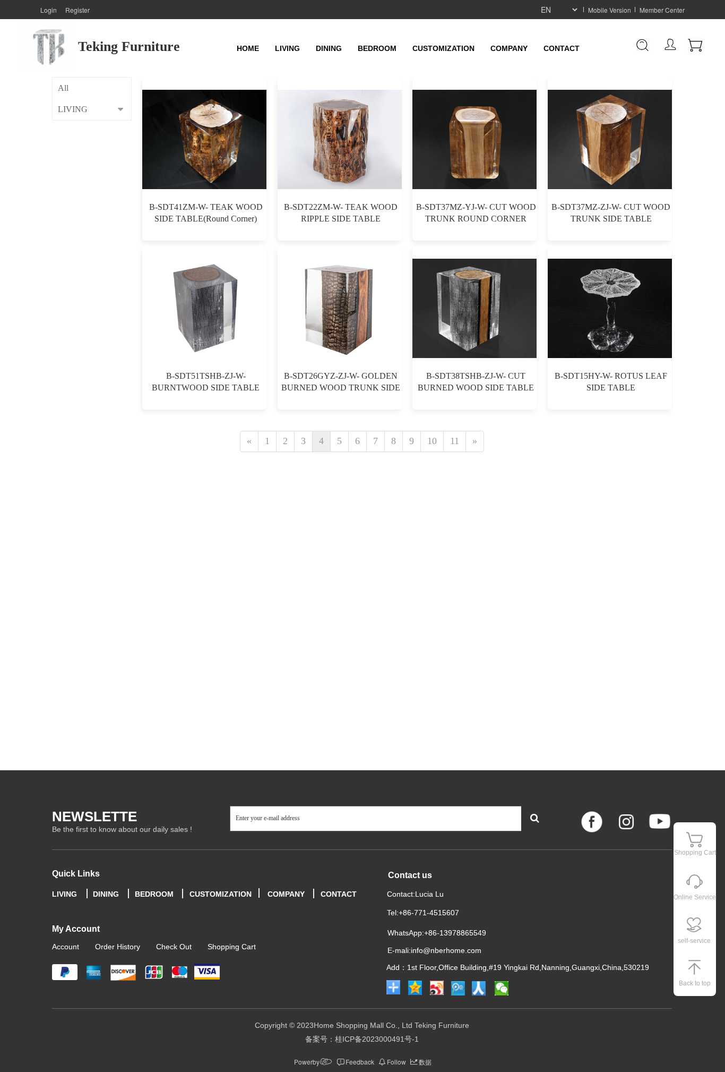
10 (432, 441)
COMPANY (509, 48)
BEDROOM (377, 48)
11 (454, 441)
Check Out (174, 946)
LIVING (287, 48)
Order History (117, 946)
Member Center (662, 9)
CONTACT (561, 48)
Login (48, 9)
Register (77, 9)
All (63, 87)
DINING (329, 48)
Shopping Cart (232, 946)
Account (65, 946)
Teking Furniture (129, 46)
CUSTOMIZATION (443, 48)
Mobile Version (609, 9)
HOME (248, 48)
